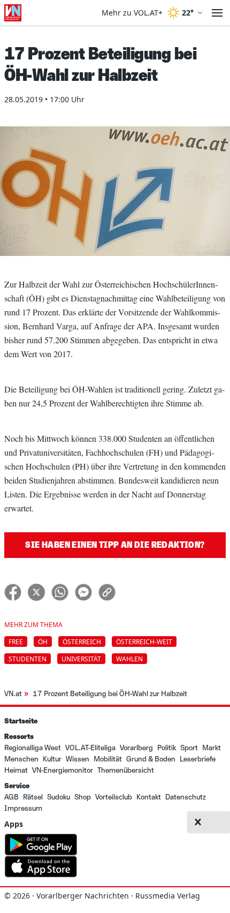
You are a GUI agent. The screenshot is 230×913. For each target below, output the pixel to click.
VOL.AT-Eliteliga (90, 747)
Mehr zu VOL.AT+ (132, 13)
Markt (211, 747)
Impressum (23, 808)
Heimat (16, 770)
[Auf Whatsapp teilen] (59, 592)
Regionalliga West (32, 747)
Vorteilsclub (113, 797)
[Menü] (217, 12)
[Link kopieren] (107, 592)
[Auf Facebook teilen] (12, 592)
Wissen (77, 759)
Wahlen (129, 658)
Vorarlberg (136, 747)
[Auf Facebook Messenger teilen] (83, 592)
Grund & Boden (150, 759)
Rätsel (33, 797)
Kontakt (148, 797)
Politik (166, 747)
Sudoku (58, 797)
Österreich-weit (144, 641)
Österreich (82, 641)
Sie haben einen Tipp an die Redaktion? (114, 545)
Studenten (28, 658)
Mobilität (108, 759)
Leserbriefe (198, 759)
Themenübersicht (125, 770)
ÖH (43, 641)
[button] (197, 822)
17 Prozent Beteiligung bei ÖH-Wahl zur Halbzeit (110, 693)
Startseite (20, 721)
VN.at (13, 693)
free (16, 641)
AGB (11, 797)
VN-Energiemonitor (62, 770)
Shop (82, 797)
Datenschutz (185, 797)
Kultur (52, 759)
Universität (81, 658)
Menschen (21, 759)
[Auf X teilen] (36, 592)
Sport (189, 747)
